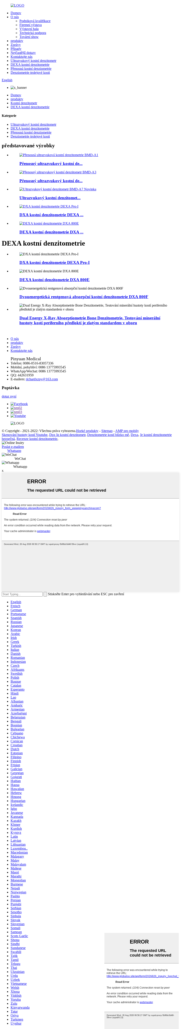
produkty (17, 41)
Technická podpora (32, 33)
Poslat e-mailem (13, 447)
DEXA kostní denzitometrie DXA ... (51, 232)
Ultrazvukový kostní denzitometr (33, 61)
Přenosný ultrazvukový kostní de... (51, 163)
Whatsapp (14, 451)
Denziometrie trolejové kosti (30, 72)
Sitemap (107, 431)
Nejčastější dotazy (23, 53)
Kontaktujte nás (21, 57)
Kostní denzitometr (24, 103)
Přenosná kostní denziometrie (31, 68)
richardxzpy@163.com (42, 379)
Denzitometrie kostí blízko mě (108, 435)
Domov (16, 13)
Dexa (134, 435)
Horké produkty (87, 431)
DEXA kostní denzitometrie (30, 64)
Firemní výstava (30, 25)
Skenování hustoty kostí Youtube (24, 435)
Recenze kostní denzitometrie (37, 439)
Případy (16, 49)
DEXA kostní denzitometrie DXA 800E (54, 279)
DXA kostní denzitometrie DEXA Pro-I (54, 262)
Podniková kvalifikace (35, 21)
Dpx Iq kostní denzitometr (67, 435)
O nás (15, 17)
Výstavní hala (29, 29)
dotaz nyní (9, 396)
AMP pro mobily (127, 431)
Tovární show (29, 37)
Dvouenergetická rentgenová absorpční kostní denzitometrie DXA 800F (83, 296)
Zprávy (16, 45)
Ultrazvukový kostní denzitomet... (50, 197)
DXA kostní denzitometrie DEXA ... (51, 214)
